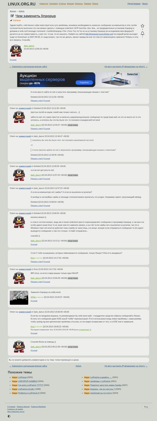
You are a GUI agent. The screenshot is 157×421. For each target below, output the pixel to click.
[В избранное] (142, 26)
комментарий (25, 108)
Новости (43, 3)
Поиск (95, 3)
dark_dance (29, 46)
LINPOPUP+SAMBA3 (27, 381)
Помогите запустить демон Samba (105, 385)
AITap (33, 297)
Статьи (62, 3)
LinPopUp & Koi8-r (26, 389)
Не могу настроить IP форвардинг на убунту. (125, 67)
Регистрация (134, 3)
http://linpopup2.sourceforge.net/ (99, 34)
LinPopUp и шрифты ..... (101, 377)
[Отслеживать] (142, 33)
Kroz (33, 258)
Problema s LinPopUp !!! (28, 393)
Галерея (53, 3)
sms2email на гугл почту (101, 393)
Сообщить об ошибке (15, 409)
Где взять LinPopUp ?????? (30, 385)
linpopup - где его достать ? (102, 389)
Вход (145, 3)
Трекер (87, 3)
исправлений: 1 (85, 330)
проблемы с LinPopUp (100, 381)
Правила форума (23, 407)
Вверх (146, 407)
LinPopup (22, 377)
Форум (70, 3)
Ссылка (13, 60)
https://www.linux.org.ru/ (15, 412)
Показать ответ (36, 101)
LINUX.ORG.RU (22, 4)
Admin (21, 11)
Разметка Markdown (38, 407)
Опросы (79, 3)
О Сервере (11, 407)
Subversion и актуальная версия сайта (29, 67)
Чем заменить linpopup (35, 15)
